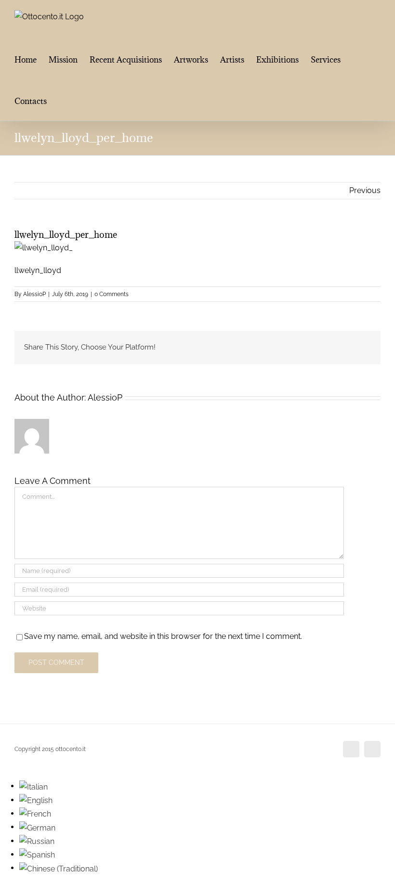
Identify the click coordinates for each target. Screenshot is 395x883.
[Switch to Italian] (33, 786)
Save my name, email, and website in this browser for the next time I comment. (163, 636)
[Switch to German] (37, 826)
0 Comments (111, 294)
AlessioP (34, 294)
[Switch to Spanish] (37, 854)
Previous (365, 190)
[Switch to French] (35, 813)
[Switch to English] (36, 800)
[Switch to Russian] (36, 840)
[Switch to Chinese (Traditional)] (58, 867)
